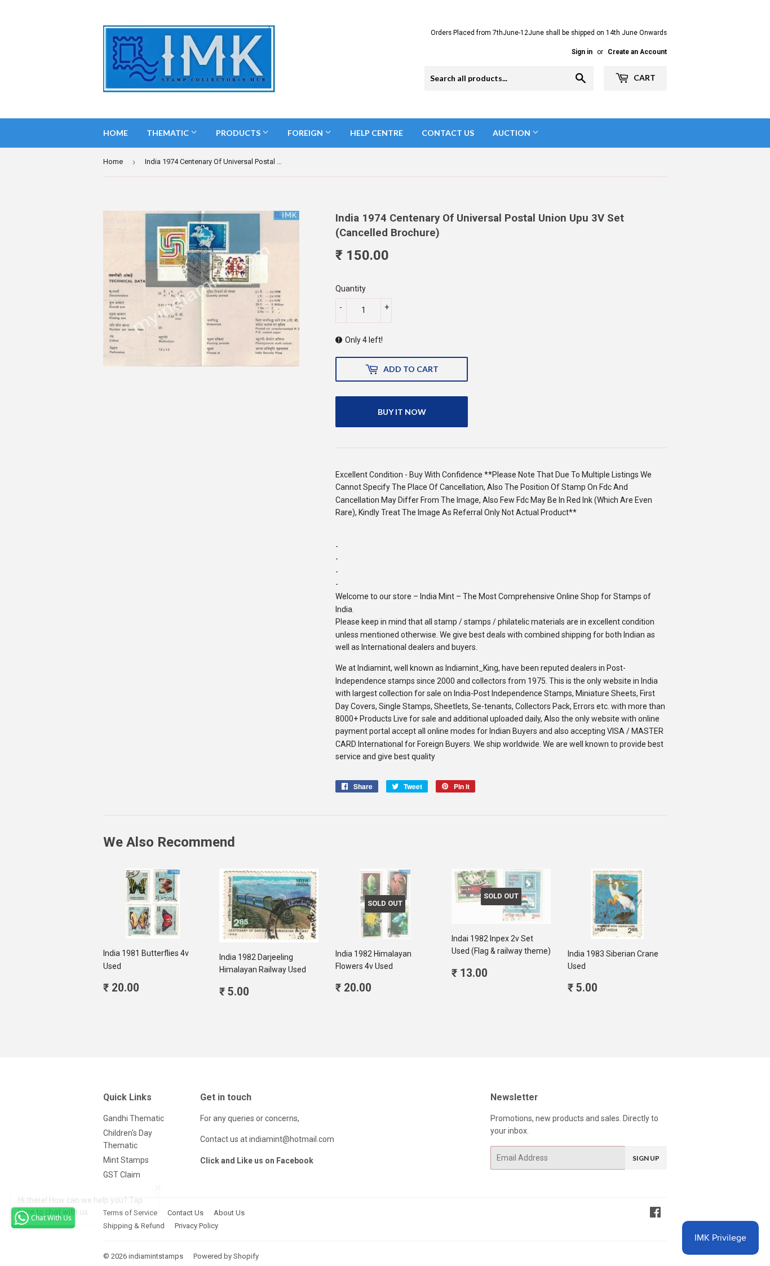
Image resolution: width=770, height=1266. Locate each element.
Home (115, 133)
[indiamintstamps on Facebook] (655, 1213)
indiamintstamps (156, 1256)
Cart (644, 77)
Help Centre (376, 133)
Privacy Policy (196, 1225)
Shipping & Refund (134, 1225)
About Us (229, 1213)
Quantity (350, 288)
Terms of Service (130, 1213)
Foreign (306, 133)
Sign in (582, 52)
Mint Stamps (126, 1160)
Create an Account (637, 52)
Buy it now (402, 412)
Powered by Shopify (226, 1256)
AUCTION (512, 133)
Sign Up (646, 1158)
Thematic (169, 133)
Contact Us (448, 133)
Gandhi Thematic (133, 1118)
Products (239, 133)
